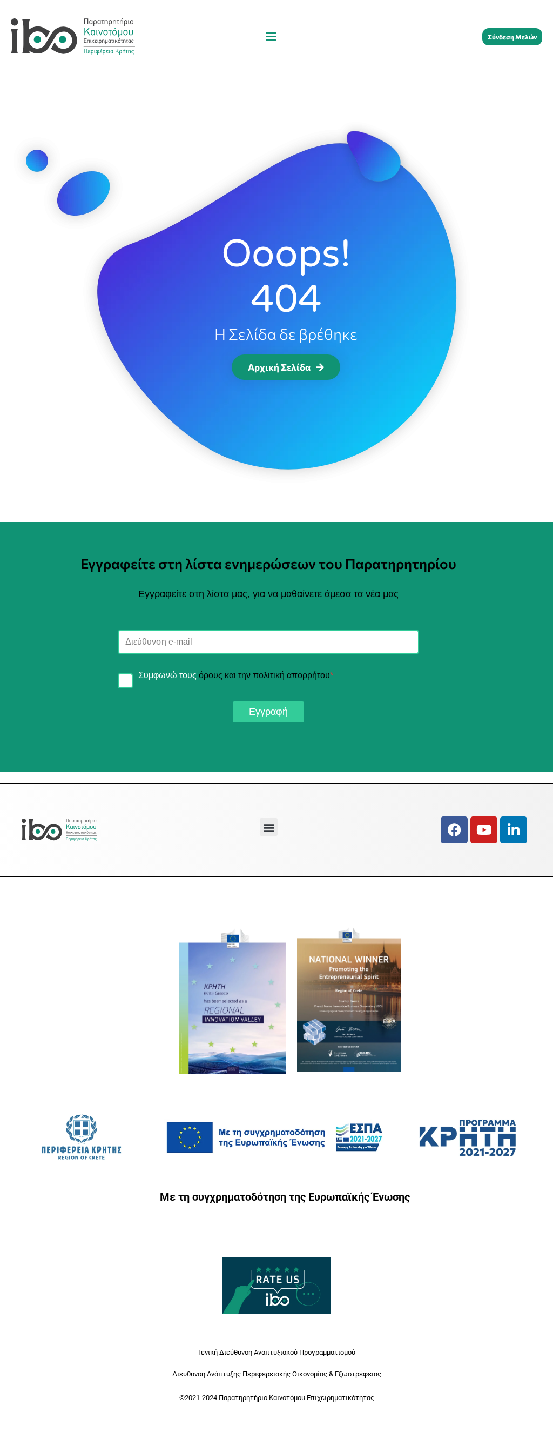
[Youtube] (483, 830)
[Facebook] (454, 830)
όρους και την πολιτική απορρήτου (264, 675)
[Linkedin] (513, 830)
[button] (271, 36)
